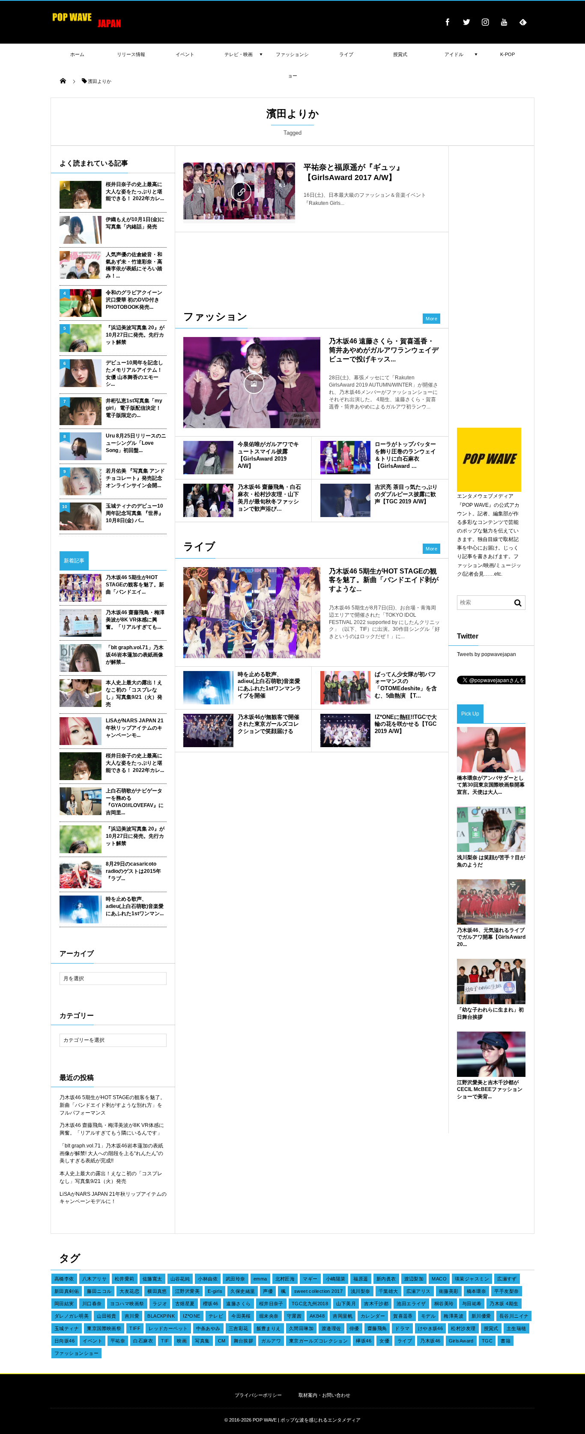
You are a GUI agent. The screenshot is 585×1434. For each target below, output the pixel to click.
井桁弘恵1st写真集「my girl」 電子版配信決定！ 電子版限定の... (134, 408)
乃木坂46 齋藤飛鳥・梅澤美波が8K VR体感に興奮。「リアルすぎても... (135, 619)
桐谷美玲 (444, 1303)
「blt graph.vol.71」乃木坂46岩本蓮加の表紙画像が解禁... (135, 655)
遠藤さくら (238, 1303)
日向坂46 (64, 1340)
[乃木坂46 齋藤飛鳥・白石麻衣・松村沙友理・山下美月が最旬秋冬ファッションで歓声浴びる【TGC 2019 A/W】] (208, 500)
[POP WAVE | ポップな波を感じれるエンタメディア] (87, 28)
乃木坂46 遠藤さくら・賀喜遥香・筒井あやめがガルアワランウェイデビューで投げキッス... (384, 350)
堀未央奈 (269, 1316)
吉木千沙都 (376, 1303)
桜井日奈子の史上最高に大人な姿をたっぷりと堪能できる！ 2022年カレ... (135, 191)
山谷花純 (180, 1278)
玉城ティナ (66, 1328)
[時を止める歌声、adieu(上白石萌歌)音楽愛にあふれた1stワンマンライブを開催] (208, 687)
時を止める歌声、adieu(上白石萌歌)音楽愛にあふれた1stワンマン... (135, 906)
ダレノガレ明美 (71, 1316)
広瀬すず (507, 1278)
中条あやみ (208, 1328)
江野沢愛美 (187, 1291)
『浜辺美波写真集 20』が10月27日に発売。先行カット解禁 (135, 335)
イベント (92, 1340)
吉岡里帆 (342, 1316)
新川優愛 (481, 1316)
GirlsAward (461, 1340)
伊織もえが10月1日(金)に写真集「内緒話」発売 (135, 223)
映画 (182, 1340)
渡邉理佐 (331, 1328)
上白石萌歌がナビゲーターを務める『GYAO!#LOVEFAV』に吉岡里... (135, 801)
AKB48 (317, 1316)
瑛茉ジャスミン (472, 1278)
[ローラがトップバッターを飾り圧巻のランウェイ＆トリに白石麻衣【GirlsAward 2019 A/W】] (345, 457)
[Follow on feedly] (523, 22)
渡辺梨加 (414, 1278)
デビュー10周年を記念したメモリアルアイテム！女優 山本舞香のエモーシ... (134, 373)
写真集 (202, 1340)
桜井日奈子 (271, 1303)
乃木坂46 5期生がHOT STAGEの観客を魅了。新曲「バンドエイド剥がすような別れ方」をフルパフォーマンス (112, 1105)
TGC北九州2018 (310, 1303)
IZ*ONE (191, 1316)
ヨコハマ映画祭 (127, 1303)
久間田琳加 (301, 1328)
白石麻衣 (143, 1340)
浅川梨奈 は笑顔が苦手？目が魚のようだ (491, 861)
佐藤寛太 (152, 1278)
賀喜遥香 (403, 1316)
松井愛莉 (124, 1278)
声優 (268, 1291)
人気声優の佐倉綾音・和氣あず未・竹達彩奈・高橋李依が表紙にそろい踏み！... (134, 265)
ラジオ (159, 1303)
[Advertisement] (311, 266)
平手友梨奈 (506, 1291)
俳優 (354, 1328)
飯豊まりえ (269, 1328)
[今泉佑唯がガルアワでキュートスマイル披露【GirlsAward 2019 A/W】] (208, 457)
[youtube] (504, 22)
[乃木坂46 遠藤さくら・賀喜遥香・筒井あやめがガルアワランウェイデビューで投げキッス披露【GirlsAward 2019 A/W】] (251, 382)
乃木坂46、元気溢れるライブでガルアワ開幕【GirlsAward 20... (491, 937)
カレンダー (373, 1316)
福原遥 (360, 1278)
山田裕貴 (106, 1316)
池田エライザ (411, 1303)
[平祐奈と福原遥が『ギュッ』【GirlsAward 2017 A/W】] (239, 191)
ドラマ (402, 1328)
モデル (428, 1316)
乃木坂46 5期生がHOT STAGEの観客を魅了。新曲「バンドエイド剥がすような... (384, 580)
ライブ (404, 1340)
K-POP (507, 54)
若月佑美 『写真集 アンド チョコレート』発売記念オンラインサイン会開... (135, 478)
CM (222, 1340)
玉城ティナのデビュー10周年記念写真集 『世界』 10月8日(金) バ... (135, 513)
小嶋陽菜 (336, 1278)
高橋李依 (64, 1278)
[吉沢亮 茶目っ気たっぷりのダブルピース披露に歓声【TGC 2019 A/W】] (345, 500)
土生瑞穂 (516, 1328)
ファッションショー (76, 1353)
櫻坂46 (210, 1303)
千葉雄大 (388, 1291)
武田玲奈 (235, 1278)
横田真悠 (157, 1291)
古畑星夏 (185, 1303)
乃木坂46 (430, 1340)
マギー (310, 1278)
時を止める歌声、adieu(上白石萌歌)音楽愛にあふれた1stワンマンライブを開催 (269, 685)
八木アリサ (94, 1278)
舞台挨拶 (244, 1340)
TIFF (134, 1328)
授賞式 (491, 1328)
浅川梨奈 (360, 1291)
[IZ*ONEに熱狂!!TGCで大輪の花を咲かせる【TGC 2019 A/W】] (345, 730)
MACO (439, 1278)
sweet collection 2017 (318, 1291)
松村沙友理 (463, 1328)
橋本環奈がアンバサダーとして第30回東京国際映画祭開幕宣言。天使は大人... (491, 785)
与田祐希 (472, 1303)
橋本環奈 (477, 1291)
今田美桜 (241, 1316)
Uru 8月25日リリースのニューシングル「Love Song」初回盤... (136, 443)
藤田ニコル (99, 1291)
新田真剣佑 (66, 1291)
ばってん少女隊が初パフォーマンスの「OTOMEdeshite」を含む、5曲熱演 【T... (406, 685)
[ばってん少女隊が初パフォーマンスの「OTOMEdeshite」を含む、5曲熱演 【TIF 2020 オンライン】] (345, 687)
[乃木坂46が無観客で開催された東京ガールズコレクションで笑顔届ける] (208, 730)
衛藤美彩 (449, 1291)
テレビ (216, 1316)
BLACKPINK (161, 1316)
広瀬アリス (418, 1291)
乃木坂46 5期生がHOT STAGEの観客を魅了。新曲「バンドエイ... (135, 584)
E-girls (215, 1291)
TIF (165, 1340)
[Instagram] (485, 22)
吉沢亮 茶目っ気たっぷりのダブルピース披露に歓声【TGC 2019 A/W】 (406, 494)
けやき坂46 (430, 1328)
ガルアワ (271, 1340)
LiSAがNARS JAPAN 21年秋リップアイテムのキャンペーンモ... (135, 728)
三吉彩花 (238, 1328)
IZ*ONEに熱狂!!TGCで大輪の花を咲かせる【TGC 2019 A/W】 (406, 724)
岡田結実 (64, 1303)
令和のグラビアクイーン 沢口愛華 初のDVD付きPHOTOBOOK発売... (134, 300)
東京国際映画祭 (104, 1328)
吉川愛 (132, 1316)
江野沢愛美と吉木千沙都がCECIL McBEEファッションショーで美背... (489, 1089)
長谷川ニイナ (514, 1316)
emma (260, 1278)
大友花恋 (129, 1291)
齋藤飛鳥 (377, 1328)
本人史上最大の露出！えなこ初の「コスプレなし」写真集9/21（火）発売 (134, 693)
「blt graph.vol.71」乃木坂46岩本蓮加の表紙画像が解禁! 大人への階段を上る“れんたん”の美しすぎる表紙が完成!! (111, 1153)
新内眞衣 (386, 1278)
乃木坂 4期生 (503, 1303)
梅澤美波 (453, 1316)
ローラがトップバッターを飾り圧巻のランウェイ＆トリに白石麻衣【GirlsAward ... (405, 455)
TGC (487, 1340)
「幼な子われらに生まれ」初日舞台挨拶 (490, 1013)
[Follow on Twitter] (466, 22)
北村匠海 (285, 1278)
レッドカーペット (168, 1328)
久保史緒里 (242, 1291)
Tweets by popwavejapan (486, 654)
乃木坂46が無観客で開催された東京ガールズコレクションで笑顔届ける (268, 724)
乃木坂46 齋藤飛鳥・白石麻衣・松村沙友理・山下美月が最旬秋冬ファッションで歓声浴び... (269, 498)
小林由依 (208, 1278)
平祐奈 (117, 1340)
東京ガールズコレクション (318, 1340)
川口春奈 (92, 1303)
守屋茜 (294, 1316)
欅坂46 (363, 1340)
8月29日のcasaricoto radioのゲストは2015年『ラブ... (133, 871)
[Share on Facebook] (447, 22)
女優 (384, 1340)
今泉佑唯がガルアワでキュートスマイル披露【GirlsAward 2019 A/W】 (268, 455)
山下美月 (346, 1303)
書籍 (505, 1340)
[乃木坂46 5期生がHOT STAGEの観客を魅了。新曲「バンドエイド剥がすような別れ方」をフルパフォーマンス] (251, 618)
